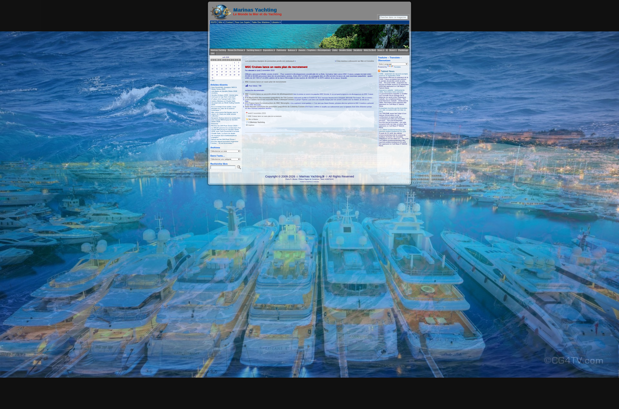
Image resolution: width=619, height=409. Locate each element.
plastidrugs (403, 50)
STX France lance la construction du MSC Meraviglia (267, 103)
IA (387, 50)
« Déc (212, 80)
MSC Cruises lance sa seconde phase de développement (269, 94)
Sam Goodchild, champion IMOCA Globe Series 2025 (224, 88)
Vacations (358, 50)
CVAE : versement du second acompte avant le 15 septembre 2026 (393, 74)
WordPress (309, 181)
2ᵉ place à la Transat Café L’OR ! (223, 99)
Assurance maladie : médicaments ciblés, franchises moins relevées (391, 91)
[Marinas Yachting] (309, 36)
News (380, 50)
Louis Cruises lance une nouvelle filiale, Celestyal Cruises (269, 99)
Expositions (268, 50)
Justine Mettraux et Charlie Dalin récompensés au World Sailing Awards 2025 (225, 102)
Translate (397, 67)
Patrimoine (281, 50)
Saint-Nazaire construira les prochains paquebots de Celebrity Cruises (275, 107)
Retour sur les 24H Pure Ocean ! (223, 139)
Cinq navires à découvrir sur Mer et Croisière (355, 61)
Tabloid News (387, 71)
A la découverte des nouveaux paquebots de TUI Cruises (269, 98)
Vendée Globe (345, 50)
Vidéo (334, 50)
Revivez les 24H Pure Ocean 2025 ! (224, 126)
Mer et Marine (253, 119)
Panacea (214, 123)
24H (212, 53)
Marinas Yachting (255, 10)
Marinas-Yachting (218, 50)
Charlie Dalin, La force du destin (223, 133)
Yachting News (253, 50)
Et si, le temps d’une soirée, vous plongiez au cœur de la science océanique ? (223, 108)
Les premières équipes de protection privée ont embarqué (269, 61)
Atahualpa (316, 181)
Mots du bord (370, 50)
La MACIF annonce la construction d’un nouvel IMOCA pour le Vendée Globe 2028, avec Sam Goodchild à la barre (226, 129)
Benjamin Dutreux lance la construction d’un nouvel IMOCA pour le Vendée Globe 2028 (225, 119)
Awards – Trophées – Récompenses (314, 50)
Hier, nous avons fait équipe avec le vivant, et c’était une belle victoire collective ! (224, 114)
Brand (392, 50)
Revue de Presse (235, 50)
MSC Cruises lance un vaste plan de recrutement (265, 82)
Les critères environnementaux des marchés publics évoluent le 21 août (392, 130)
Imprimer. (251, 125)
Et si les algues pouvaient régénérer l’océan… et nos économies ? (224, 142)
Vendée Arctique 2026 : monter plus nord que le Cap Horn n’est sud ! (224, 96)
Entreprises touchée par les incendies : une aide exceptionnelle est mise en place (393, 110)
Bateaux (291, 50)
